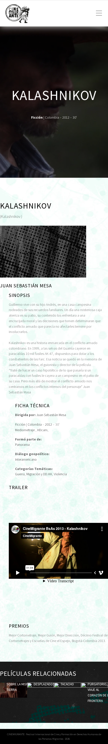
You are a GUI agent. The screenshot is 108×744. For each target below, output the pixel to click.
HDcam (42, 430)
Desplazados (44, 684)
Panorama (22, 445)
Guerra (20, 474)
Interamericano (26, 459)
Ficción (20, 424)
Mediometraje (25, 430)
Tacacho (67, 684)
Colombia (35, 424)
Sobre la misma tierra (18, 687)
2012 (48, 424)
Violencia (60, 474)
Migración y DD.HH (39, 474)
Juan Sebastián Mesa (51, 415)
